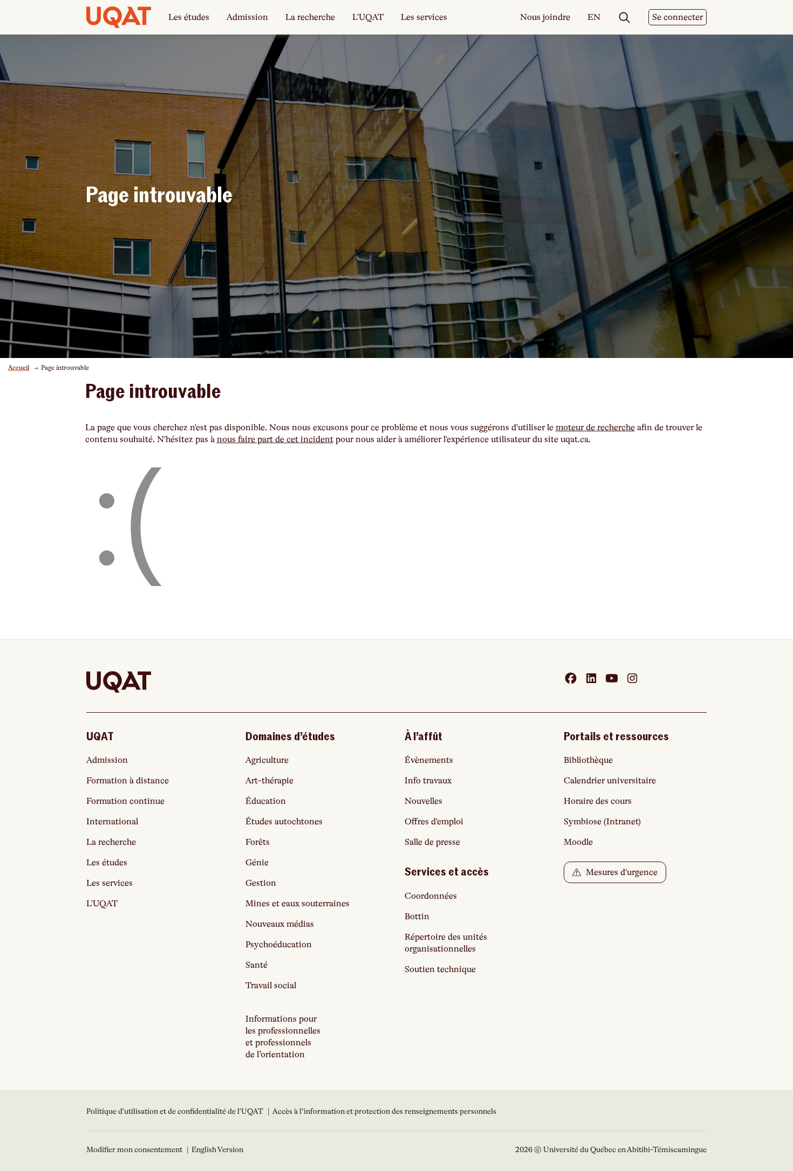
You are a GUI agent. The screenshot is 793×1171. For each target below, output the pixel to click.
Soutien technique (440, 969)
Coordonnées (431, 896)
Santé (256, 965)
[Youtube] (612, 678)
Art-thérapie (269, 781)
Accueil (18, 367)
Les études (188, 17)
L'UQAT (368, 17)
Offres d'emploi (434, 821)
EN (593, 17)
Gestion (260, 883)
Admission (247, 17)
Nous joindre (545, 17)
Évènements (429, 760)
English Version (217, 1149)
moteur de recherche (595, 427)
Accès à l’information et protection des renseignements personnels (384, 1111)
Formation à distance (127, 781)
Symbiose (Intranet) (602, 821)
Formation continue (125, 801)
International (112, 821)
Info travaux (428, 781)
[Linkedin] (591, 678)
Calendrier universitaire (610, 781)
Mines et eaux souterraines (297, 903)
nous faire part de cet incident (275, 439)
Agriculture (267, 760)
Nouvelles (423, 801)
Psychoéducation (278, 944)
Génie (257, 862)
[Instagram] (632, 678)
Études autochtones (284, 821)
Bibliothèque (588, 760)
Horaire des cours (598, 801)
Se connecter (677, 17)
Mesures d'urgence (621, 872)
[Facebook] (571, 678)
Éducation (265, 801)
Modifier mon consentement (134, 1149)
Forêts (257, 842)
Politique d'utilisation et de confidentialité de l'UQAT (175, 1111)
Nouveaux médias (279, 924)
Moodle (578, 842)
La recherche (310, 17)
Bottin (417, 916)
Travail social (270, 985)
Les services (424, 17)
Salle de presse (432, 842)
